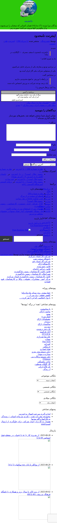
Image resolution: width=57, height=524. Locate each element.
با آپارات (46, 232)
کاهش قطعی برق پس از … (38, 295)
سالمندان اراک (44, 324)
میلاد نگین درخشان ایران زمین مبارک (36, 105)
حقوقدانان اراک (43, 319)
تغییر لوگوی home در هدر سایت (29, 198)
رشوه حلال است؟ (35, 201)
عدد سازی (9, 179)
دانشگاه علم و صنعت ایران (38, 251)
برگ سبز (46, 194)
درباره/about (45, 189)
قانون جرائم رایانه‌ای (41, 269)
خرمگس (46, 347)
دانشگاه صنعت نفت (41, 259)
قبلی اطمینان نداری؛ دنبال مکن (41, 103)
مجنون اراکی (44, 311)
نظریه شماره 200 (35, 193)
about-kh (46, 211)
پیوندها (47, 204)
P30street (46, 359)
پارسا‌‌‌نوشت (45, 309)
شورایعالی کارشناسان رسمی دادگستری (32, 274)
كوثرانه (47, 344)
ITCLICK (46, 334)
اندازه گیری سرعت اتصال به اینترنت (34, 414)
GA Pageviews (36, 225)
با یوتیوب (46, 225)
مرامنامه (46, 196)
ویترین (47, 201)
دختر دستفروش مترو (41, 352)
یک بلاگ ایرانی (44, 367)
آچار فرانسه (45, 332)
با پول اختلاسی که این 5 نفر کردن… (34, 298)
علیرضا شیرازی (43, 337)
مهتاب (47, 339)
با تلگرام (46, 227)
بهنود (48, 314)
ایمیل (53, 150)
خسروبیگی (45, 41)
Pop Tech (46, 341)
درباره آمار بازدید (35, 223)
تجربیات (46, 199)
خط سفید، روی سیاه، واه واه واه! (35, 293)
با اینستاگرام (45, 230)
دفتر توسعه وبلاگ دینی (40, 357)
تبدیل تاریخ (38, 250)
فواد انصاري (45, 349)
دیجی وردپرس (6, 254)
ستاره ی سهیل (44, 354)
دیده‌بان (47, 322)
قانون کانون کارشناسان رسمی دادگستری (32, 271)
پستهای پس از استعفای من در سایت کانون (24, 209)
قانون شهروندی (43, 266)
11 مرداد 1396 (22, 41)
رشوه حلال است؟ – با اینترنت (27, 174)
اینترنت (12, 41)
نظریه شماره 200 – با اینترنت (29, 169)
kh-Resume (45, 209)
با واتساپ (46, 235)
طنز (6, 41)
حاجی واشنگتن (43, 362)
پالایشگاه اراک (44, 264)
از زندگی (46, 369)
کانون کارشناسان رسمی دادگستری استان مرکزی (28, 276)
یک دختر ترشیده (43, 329)
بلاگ (48, 191)
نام (54, 145)
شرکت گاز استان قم (41, 261)
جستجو (40, 235)
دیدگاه (52, 123)
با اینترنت (28, 21)
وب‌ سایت (51, 154)
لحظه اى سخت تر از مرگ (31, 196)
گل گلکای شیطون (42, 364)
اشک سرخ (45, 316)
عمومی (52, 44)
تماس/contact (44, 206)
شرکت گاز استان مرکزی (39, 256)
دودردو (47, 327)
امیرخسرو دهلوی (17, 100)
